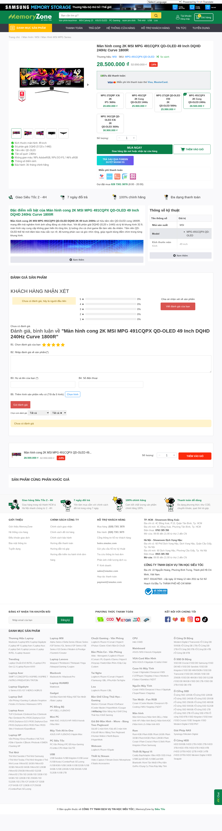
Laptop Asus (39, 645)
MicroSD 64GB (22, 767)
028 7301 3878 (119, 184)
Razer (103, 642)
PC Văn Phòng (57, 744)
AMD (140, 642)
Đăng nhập (185, 19)
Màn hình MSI (153, 724)
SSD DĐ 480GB (189, 677)
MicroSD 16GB (27, 763)
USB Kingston (70, 758)
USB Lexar (83, 758)
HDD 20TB (180, 755)
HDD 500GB (179, 744)
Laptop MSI (24, 642)
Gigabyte (157, 652)
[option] (51, 85)
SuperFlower (139, 693)
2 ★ (82, 314)
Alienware (31, 704)
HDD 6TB (194, 748)
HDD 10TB (180, 751)
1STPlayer (138, 676)
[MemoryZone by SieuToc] (30, 17)
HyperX (120, 642)
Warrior (94, 704)
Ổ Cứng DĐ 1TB (189, 645)
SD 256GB (32, 778)
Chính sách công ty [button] (64, 519)
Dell (109, 645)
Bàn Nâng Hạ (109, 711)
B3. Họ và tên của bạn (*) (24, 377)
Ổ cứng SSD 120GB (183, 695)
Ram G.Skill (158, 741)
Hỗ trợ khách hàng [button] (111, 519)
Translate (208, 1)
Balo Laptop (56, 700)
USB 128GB (62, 769)
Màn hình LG (139, 724)
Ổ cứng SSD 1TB (203, 709)
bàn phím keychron (68, 20)
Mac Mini (55, 724)
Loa (156, 20)
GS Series (62, 649)
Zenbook (18, 714)
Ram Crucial (146, 741)
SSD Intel (208, 716)
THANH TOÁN (74, 27)
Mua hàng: (111, 526)
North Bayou (113, 736)
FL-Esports (106, 659)
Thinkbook (64, 663)
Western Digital (181, 642)
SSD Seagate (194, 720)
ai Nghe (121, 680)
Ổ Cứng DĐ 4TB (203, 649)
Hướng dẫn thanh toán (61, 543)
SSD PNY (193, 724)
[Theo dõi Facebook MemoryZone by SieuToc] (167, 619)
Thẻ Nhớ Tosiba (17, 759)
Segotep (149, 676)
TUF (10, 714)
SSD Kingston (195, 716)
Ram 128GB (157, 738)
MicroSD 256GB (17, 770)
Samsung (96, 680)
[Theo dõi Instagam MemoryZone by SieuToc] (190, 619)
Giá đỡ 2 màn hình (118, 728)
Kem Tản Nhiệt (149, 762)
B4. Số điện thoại (88, 377)
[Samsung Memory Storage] (111, 6)
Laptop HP (14, 645)
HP (51, 710)
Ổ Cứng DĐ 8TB (182, 653)
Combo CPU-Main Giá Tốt (63, 748)
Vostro (12, 704)
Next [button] (88, 84)
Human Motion (99, 736)
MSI (114, 56)
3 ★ (82, 309)
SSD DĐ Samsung (198, 663)
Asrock (81, 720)
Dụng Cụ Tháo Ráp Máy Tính (153, 766)
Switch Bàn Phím (108, 663)
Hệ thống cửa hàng (18, 532)
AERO (30, 690)
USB (150, 20)
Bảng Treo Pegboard (115, 732)
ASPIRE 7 (43, 676)
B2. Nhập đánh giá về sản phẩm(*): (30, 352)
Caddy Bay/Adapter (141, 755)
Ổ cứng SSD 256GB (184, 702)
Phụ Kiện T (113, 680)
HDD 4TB (183, 748)
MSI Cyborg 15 (86, 20)
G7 (24, 690)
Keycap (95, 663)
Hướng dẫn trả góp (59, 548)
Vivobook (18, 728)
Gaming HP (15, 746)
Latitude (33, 700)
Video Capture (97, 759)
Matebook (54, 686)
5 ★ (82, 299)
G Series (21, 704)
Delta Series (69, 642)
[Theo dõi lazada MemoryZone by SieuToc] (175, 619)
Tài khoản (186, 15)
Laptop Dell (15, 649)
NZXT (153, 679)
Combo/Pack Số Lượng (20, 789)
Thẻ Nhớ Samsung (35, 756)
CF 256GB (36, 785)
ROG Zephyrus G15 (19, 721)
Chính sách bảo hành (61, 537)
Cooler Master (98, 707)
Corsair (111, 642)
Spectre (19, 742)
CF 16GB (30, 781)
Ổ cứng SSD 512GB (204, 706)
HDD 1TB (191, 744)
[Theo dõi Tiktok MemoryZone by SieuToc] (205, 619)
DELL (57, 710)
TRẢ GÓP (94, 27)
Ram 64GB (144, 738)
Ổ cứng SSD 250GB (204, 698)
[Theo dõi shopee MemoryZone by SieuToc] (182, 619)
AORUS (38, 690)
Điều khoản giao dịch (19, 537)
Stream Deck (112, 759)
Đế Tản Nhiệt (80, 697)
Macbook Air (55, 676)
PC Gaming (114, 20)
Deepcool (155, 672)
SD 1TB (20, 781)
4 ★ (82, 304)
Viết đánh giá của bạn (178, 306)
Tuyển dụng (14, 548)
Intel (134, 642)
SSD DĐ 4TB (185, 685)
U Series (12, 690)
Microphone (125, 759)
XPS (40, 704)
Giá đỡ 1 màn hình (99, 728)
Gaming (24, 700)
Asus (156, 676)
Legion (71, 666)
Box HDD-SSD (159, 755)
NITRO (13, 680)
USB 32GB (78, 765)
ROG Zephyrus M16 (19, 725)
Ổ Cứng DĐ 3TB (186, 649)
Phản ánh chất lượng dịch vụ (111, 559)
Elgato (111, 749)
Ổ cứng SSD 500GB (184, 706)
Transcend (194, 642)
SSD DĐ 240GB (192, 674)
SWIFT (12, 676)
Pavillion (31, 738)
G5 (19, 690)
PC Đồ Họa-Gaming (74, 744)
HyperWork (112, 707)
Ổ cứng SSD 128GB (203, 695)
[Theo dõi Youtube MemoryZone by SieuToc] (197, 619)
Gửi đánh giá (20, 404)
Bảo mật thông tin (18, 543)
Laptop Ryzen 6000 (26, 666)
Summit (54, 653)
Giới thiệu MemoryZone (20, 526)
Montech (165, 676)
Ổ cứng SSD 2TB (182, 713)
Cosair (136, 672)
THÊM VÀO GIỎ (195, 149)
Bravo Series (82, 642)
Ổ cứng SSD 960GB (184, 709)
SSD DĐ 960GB (182, 681)
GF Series (55, 645)
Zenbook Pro (19, 717)
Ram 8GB (147, 734)
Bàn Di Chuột (119, 645)
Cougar (122, 707)
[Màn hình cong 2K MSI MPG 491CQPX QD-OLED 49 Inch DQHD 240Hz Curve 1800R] (51, 85)
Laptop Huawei (23, 653)
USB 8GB (55, 765)
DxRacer (119, 704)
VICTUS (40, 738)
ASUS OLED (101, 20)
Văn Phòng (14, 700)
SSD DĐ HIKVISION (192, 670)
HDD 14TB (203, 751)
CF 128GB (24, 785)
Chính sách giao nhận (61, 526)
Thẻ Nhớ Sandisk (17, 756)
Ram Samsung (149, 745)
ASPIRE (33, 676)
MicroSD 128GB (38, 767)
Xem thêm (78, 259)
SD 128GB (20, 778)
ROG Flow (34, 725)
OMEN (44, 742)
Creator (63, 653)
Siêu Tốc (160, 809)
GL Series (66, 645)
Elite (12, 742)
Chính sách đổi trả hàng (62, 532)
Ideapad (54, 663)
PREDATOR (23, 680)
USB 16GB (66, 765)
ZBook (27, 742)
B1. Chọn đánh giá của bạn (26, 344)
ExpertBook (30, 728)
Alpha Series (56, 642)
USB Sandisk (56, 758)
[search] (156, 15)
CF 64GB (14, 785)
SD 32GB (38, 774)
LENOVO (66, 710)
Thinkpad (75, 663)
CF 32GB (40, 781)
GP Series (77, 645)
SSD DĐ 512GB (205, 677)
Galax (136, 679)
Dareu (115, 659)
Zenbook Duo (30, 714)
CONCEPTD (22, 676)
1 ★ (82, 319)
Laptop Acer (26, 645)
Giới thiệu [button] (16, 519)
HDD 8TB (204, 748)
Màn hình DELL (155, 717)
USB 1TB (62, 772)
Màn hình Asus (139, 717)
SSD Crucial (180, 720)
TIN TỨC (181, 27)
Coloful (158, 662)
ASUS (64, 720)
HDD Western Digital (195, 755)
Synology (178, 734)
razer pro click (128, 20)
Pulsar (95, 645)
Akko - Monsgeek (99, 655)
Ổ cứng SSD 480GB (204, 702)
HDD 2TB (202, 744)
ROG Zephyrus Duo (38, 721)
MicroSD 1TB (16, 774)
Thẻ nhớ (142, 20)
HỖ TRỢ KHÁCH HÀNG (155, 27)
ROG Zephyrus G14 (36, 717)
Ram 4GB (137, 734)
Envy (23, 738)
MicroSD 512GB (33, 770)
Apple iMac (77, 734)
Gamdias (145, 679)
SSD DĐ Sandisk (190, 666)
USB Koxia (56, 761)
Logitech (95, 642)
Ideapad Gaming (58, 666)
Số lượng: (103, 138)
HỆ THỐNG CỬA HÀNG (120, 27)
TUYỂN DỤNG (201, 27)
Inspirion (42, 700)
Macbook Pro (69, 676)
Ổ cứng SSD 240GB (184, 698)
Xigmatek (144, 672)
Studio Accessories (100, 763)
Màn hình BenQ (149, 720)
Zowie (102, 645)
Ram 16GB (159, 734)
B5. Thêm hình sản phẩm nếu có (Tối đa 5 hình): (44, 394)
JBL (104, 680)
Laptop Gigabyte (38, 642)
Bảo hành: (110, 532)
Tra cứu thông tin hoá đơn (110, 554)
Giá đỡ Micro (98, 732)
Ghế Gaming (107, 715)
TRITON (34, 680)
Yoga (83, 663)
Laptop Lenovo (29, 649)
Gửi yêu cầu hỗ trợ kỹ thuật (111, 548)
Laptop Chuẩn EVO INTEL (21, 663)
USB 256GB (75, 769)
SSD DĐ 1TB (197, 681)
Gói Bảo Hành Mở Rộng (61, 697)
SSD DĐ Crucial (181, 663)
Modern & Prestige (77, 649)
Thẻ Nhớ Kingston (34, 759)
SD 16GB (28, 774)
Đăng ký (65, 620)
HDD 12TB (191, 751)
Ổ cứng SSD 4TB (200, 713)
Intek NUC (54, 720)
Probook (36, 742)
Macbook (13, 642)
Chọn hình (72, 394)
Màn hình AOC (164, 720)
